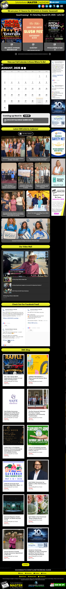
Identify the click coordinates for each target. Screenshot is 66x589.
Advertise (29, 573)
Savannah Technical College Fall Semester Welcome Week (25, 240)
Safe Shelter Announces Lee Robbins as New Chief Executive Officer (37, 483)
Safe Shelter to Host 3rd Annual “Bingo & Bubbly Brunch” (37, 517)
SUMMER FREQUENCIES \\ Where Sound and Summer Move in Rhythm (38, 378)
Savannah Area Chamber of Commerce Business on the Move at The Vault (38, 159)
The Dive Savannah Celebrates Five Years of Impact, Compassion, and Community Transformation (37, 414)
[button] (61, 6)
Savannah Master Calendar (11, 309)
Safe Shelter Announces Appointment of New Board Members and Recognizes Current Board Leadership (11, 414)
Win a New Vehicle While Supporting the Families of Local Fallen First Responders (13, 378)
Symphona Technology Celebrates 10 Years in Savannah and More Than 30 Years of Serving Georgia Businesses (38, 552)
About (21, 573)
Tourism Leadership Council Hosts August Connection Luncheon (42, 186)
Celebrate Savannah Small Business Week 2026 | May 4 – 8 (13, 484)
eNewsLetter (32, 576)
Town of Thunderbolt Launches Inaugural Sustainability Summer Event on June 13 (38, 449)
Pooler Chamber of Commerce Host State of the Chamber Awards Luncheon (9, 186)
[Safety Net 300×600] (58, 156)
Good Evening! (23, 15)
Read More (6, 382)
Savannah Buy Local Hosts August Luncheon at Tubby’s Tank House (13, 159)
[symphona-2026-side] (58, 127)
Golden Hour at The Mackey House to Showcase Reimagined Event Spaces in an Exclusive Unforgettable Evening (13, 450)
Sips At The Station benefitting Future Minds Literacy (38, 213)
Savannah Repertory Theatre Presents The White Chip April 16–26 (12, 518)
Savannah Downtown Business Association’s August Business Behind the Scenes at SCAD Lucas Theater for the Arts (13, 214)
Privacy (44, 573)
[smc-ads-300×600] (58, 215)
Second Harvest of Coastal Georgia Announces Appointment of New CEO (13, 553)
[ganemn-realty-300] (58, 186)
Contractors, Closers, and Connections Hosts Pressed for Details (25, 186)
